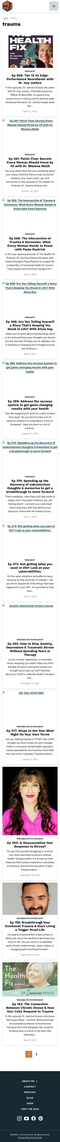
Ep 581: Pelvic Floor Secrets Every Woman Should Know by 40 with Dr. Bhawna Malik (30, 162)
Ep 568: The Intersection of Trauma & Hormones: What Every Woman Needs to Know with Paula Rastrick (30, 243)
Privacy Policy (24, 1137)
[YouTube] (26, 1118)
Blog (30, 1098)
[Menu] (53, 6)
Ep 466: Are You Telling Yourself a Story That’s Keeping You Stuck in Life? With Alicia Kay (30, 325)
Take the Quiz (30, 1109)
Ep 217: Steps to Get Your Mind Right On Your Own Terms (30, 732)
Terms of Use (36, 1137)
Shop (30, 1103)
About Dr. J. (30, 1081)
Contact (30, 1086)
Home (5, 18)
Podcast (30, 71)
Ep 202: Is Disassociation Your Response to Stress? (30, 844)
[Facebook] (33, 1118)
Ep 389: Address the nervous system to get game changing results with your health (30, 404)
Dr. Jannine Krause (7, 6)
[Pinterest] (40, 1118)
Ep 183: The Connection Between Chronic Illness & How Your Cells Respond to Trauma (30, 1007)
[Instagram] (19, 1118)
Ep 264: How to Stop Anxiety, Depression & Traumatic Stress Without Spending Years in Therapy (30, 649)
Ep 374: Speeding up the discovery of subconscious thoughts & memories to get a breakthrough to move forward (30, 486)
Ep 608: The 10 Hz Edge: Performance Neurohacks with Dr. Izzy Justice (30, 79)
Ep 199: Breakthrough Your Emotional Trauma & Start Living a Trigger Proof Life (30, 926)
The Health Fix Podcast (30, 639)
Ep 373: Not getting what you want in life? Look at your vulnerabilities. (30, 567)
